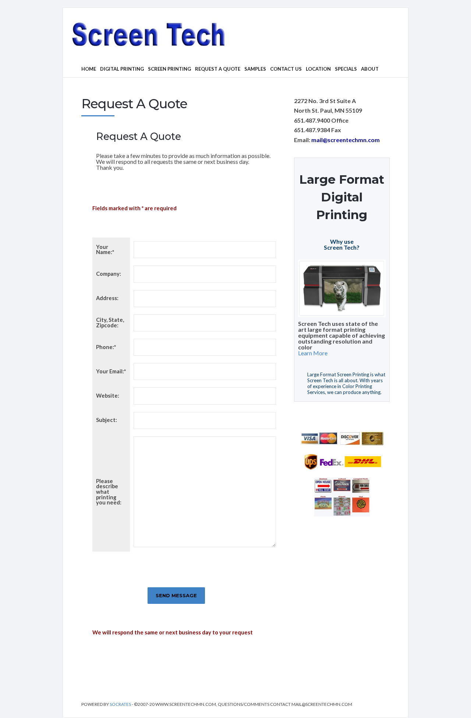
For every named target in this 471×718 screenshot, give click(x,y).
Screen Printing (169, 69)
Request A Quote (217, 69)
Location (318, 69)
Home (88, 69)
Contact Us (286, 69)
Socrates (121, 704)
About (370, 69)
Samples (255, 69)
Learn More (312, 352)
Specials (346, 69)
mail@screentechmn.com (345, 139)
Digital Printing (122, 69)
